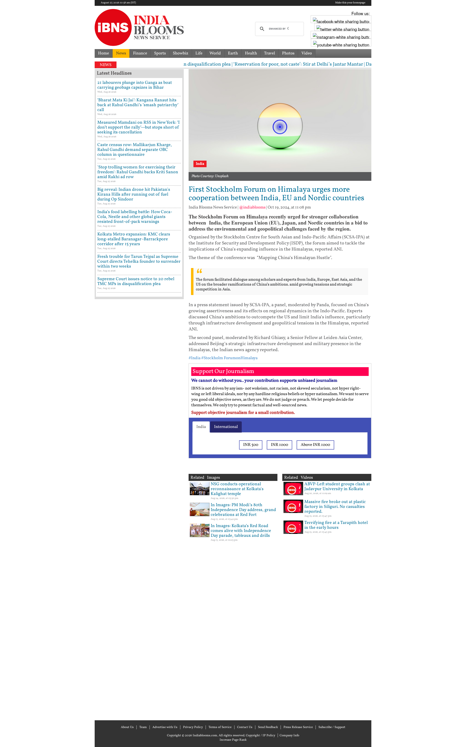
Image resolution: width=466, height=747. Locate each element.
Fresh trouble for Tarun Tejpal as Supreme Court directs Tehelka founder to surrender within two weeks (139, 261)
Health (251, 53)
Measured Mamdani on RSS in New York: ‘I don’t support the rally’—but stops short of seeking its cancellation (138, 127)
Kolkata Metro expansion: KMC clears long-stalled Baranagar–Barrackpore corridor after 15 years (133, 239)
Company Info (289, 735)
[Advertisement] (139, 509)
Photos (288, 53)
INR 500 (250, 445)
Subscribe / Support (331, 727)
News (121, 53)
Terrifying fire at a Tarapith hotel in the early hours (336, 525)
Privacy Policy (193, 727)
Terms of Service (220, 727)
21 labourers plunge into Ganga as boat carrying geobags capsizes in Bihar (134, 85)
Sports (160, 53)
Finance (140, 53)
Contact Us (244, 727)
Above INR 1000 (315, 445)
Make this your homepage (350, 2)
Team (143, 727)
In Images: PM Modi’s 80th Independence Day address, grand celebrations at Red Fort (243, 510)
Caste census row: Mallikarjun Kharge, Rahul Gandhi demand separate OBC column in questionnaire (134, 150)
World (215, 53)
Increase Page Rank (233, 740)
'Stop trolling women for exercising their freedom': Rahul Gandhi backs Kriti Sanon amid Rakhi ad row (137, 172)
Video (306, 53)
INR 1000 (279, 445)
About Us (127, 727)
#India (194, 358)
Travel (269, 53)
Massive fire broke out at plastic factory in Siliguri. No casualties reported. (335, 507)
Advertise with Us (164, 727)
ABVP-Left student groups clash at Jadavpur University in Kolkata (337, 486)
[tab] (201, 427)
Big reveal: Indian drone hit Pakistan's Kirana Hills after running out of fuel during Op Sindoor (133, 194)
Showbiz (180, 53)
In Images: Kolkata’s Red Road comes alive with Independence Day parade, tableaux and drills (241, 531)
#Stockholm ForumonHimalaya (229, 358)
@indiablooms (252, 207)
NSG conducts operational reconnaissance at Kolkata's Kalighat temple (237, 489)
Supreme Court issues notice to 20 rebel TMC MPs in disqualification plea (135, 281)
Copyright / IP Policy (260, 735)
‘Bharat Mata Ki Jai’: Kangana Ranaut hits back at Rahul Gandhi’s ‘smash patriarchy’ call (137, 105)
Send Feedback (268, 727)
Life (198, 53)
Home (103, 53)
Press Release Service (298, 727)
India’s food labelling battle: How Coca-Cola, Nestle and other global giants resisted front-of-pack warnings (134, 217)
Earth (233, 53)
